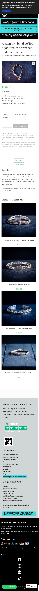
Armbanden (13, 133)
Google (14, 414)
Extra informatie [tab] (18, 164)
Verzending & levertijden (11, 464)
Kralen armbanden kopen (24, 142)
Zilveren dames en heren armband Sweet (18, 329)
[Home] (2, 55)
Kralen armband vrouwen (9, 142)
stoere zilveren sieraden (15, 146)
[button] (33, 63)
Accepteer (6, 11)
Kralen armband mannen (27, 140)
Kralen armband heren (12, 140)
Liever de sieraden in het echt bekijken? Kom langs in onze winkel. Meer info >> (18, 514)
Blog (4, 474)
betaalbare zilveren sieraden (13, 135)
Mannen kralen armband (16, 144)
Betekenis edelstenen (10, 462)
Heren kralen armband (17, 137)
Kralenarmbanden (22, 133)
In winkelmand (20, 126)
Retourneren (7, 467)
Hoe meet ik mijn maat (10, 455)
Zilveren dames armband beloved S (18, 284)
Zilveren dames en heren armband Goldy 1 (19, 373)
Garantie (5, 469)
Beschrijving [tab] (19, 160)
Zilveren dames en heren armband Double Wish (18, 240)
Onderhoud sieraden (9, 459)
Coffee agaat (24, 135)
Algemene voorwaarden (10, 457)
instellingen (27, 7)
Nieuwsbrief (7, 471)
